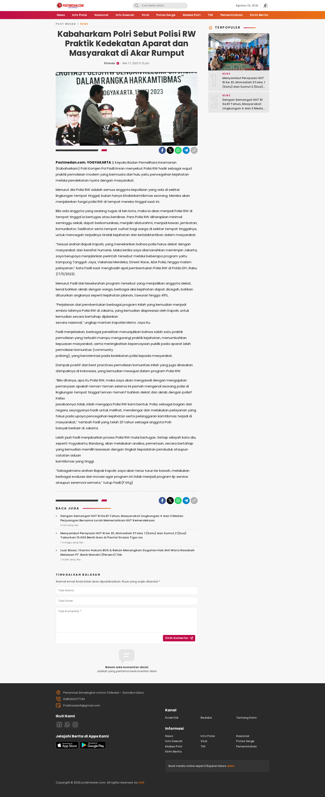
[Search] (137, 5)
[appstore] (67, 748)
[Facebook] (162, 150)
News (84, 24)
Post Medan (66, 24)
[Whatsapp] (67, 724)
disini (230, 766)
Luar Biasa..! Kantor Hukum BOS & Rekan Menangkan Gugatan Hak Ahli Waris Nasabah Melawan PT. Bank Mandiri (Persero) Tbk (127, 552)
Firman (109, 63)
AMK (141, 782)
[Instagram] (75, 724)
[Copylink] (194, 150)
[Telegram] (186, 150)
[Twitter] (170, 150)
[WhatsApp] (178, 150)
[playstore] (93, 748)
